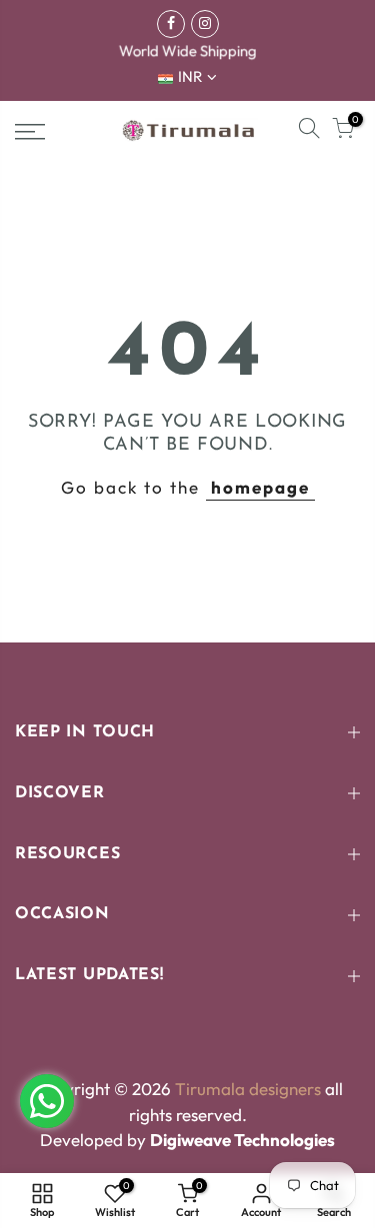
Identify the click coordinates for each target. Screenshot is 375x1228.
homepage (260, 487)
